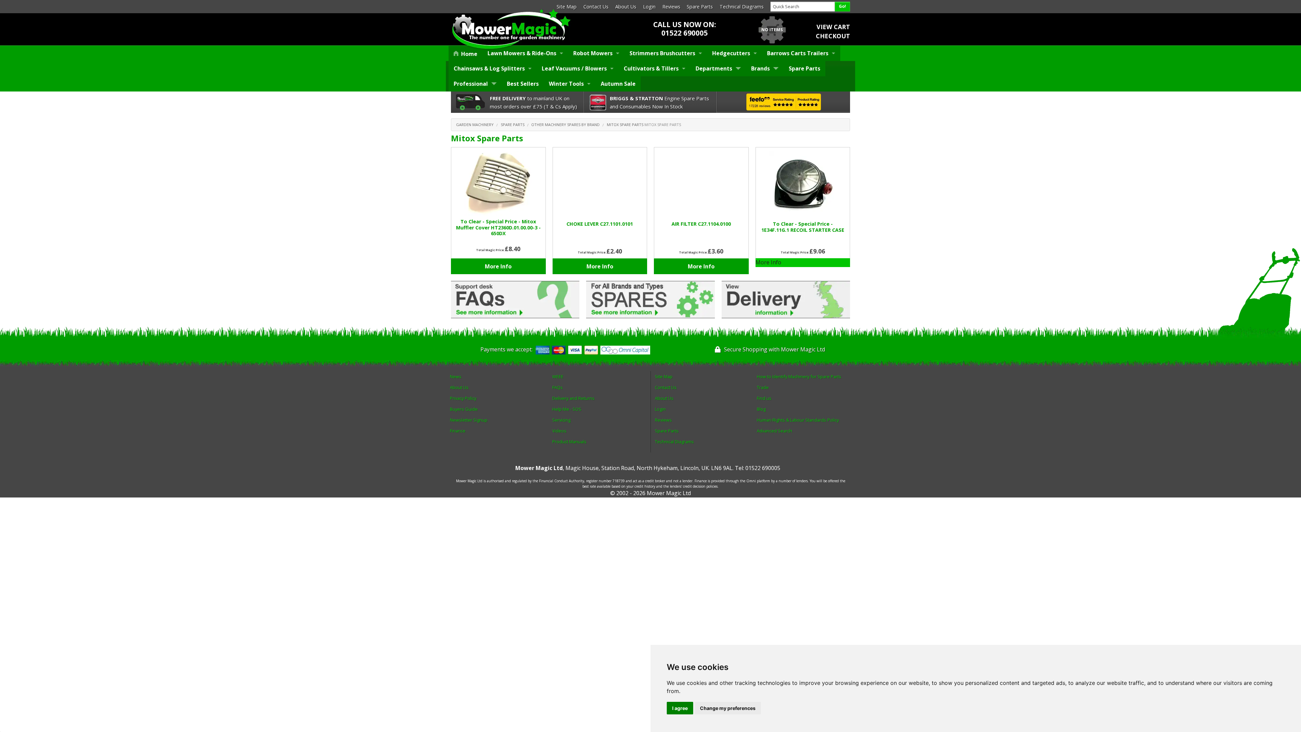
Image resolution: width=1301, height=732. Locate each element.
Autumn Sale (618, 83)
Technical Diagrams (742, 6)
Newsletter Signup (469, 420)
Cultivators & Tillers (651, 68)
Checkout (833, 36)
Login (649, 6)
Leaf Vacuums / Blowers (574, 68)
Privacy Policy (463, 398)
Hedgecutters (731, 53)
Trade (763, 387)
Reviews (671, 6)
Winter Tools (566, 83)
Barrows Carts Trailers (797, 53)
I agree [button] (680, 708)
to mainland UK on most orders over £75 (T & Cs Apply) (533, 102)
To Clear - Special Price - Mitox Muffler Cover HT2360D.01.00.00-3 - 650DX (498, 227)
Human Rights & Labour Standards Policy (798, 420)
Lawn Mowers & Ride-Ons (522, 53)
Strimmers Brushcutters (662, 53)
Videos (559, 431)
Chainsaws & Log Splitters (489, 68)
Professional (471, 83)
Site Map (567, 6)
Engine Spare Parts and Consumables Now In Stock (659, 102)
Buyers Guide (464, 409)
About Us (625, 6)
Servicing (561, 420)
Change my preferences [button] (728, 708)
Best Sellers (523, 83)
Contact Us (595, 6)
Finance (458, 431)
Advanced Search (774, 431)
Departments (714, 68)
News (455, 376)
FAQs (557, 387)
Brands (760, 68)
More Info (498, 266)
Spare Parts (700, 6)
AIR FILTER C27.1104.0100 (701, 224)
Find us (764, 398)
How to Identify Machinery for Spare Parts (799, 376)
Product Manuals (569, 442)
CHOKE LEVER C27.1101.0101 (599, 224)
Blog (761, 409)
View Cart (833, 27)
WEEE (557, 376)
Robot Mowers (593, 53)
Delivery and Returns (573, 398)
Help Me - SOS (566, 409)
